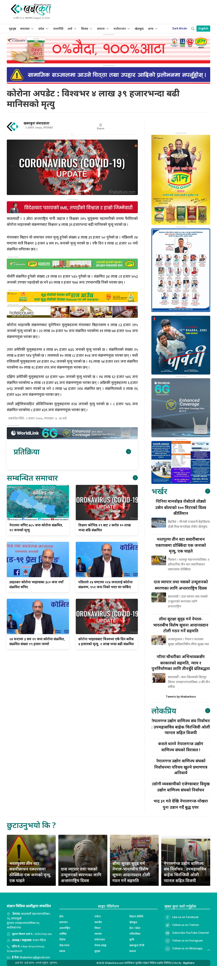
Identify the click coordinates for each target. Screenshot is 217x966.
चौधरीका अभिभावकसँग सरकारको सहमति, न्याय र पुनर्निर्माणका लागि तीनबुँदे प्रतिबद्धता (181, 662)
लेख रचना (64, 945)
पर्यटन (97, 916)
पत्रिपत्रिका (135, 934)
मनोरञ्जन (120, 29)
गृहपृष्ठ (12, 29)
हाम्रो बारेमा (29, 963)
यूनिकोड (53, 963)
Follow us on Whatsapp (187, 948)
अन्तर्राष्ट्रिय (64, 928)
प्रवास (62, 951)
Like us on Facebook (185, 917)
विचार (84, 29)
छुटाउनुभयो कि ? (31, 825)
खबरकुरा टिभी (136, 945)
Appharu (188, 963)
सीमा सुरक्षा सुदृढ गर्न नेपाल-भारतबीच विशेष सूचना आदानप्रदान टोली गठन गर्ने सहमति (131, 871)
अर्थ (69, 29)
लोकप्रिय (163, 710)
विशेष (62, 939)
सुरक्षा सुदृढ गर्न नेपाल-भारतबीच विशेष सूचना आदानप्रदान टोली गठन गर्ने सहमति (180, 624)
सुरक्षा (97, 951)
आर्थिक (63, 934)
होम (61, 916)
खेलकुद (139, 29)
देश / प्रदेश (134, 928)
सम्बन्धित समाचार (32, 477)
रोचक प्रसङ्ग (100, 945)
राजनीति (58, 29)
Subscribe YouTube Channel (190, 933)
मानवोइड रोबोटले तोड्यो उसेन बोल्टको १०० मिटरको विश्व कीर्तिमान (180, 507)
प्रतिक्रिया (27, 451)
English (203, 28)
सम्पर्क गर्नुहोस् (42, 963)
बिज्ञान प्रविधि (136, 916)
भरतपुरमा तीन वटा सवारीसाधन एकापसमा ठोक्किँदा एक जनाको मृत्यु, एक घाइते (30, 871)
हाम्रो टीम (19, 963)
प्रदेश (41, 29)
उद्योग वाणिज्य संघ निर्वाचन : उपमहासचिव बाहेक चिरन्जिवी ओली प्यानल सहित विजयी (181, 726)
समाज (101, 29)
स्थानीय (98, 922)
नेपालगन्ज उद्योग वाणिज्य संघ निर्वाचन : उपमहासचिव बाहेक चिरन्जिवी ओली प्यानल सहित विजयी (185, 871)
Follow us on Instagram (187, 940)
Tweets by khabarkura (181, 696)
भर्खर (159, 491)
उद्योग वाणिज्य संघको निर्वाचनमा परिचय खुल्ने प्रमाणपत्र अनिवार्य (180, 766)
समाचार (24, 29)
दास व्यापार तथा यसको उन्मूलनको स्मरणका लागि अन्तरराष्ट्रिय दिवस (81, 874)
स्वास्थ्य (98, 934)
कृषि (131, 939)
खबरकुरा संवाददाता (36, 123)
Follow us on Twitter (185, 925)
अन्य (150, 29)
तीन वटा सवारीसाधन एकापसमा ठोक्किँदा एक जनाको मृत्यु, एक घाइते (180, 545)
